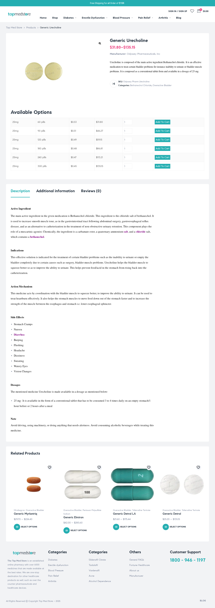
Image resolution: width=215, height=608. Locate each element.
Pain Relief (53, 575)
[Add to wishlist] (49, 467)
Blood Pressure (55, 570)
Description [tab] (20, 191)
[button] (100, 43)
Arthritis (52, 581)
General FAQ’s (136, 559)
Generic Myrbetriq (25, 513)
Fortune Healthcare (139, 565)
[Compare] (113, 84)
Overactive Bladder (162, 85)
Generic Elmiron (73, 517)
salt (126, 232)
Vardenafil (94, 570)
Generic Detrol (172, 513)
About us (134, 570)
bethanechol (37, 237)
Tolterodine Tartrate (141, 510)
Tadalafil (93, 565)
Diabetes (52, 559)
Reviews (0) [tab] (91, 191)
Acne (91, 575)
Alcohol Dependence (100, 581)
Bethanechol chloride (141, 85)
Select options (29, 527)
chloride (140, 232)
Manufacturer (136, 575)
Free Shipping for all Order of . (107, 3)
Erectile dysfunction (58, 565)
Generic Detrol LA (124, 513)
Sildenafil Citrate (97, 559)
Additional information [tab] (55, 191)
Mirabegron (19, 510)
